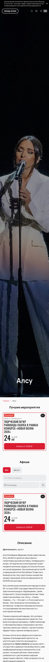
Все (6, 470)
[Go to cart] (41, 11)
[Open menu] (45, 11)
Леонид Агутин (10, 11)
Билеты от (24, 446)
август (17, 470)
